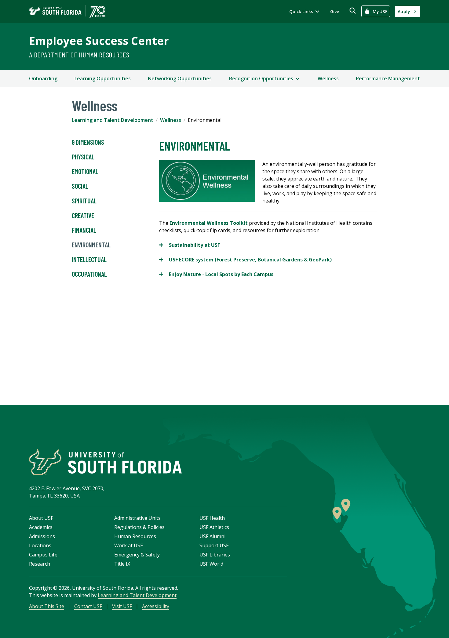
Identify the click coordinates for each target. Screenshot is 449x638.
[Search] (352, 10)
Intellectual (89, 259)
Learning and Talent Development (112, 120)
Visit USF (122, 606)
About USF (41, 518)
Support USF (213, 545)
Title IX (122, 563)
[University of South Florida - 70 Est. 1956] (67, 11)
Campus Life (43, 554)
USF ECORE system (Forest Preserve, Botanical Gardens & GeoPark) (245, 259)
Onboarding (43, 78)
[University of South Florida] (105, 462)
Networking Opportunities (180, 78)
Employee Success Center (99, 40)
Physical (83, 156)
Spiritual (84, 200)
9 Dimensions (88, 142)
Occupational (89, 274)
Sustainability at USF (189, 245)
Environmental (91, 244)
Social (80, 186)
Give (334, 11)
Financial (84, 230)
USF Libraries (214, 554)
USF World (211, 563)
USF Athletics (214, 527)
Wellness (328, 78)
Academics (41, 527)
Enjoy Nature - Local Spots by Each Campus (216, 274)
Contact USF (88, 606)
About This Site (46, 606)
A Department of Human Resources (79, 54)
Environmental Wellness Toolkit (209, 223)
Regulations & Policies (139, 527)
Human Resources (135, 536)
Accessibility (155, 606)
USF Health (212, 518)
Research (39, 563)
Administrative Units (137, 518)
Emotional (85, 171)
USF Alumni (212, 536)
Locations (40, 545)
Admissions (42, 536)
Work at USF (128, 545)
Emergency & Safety (137, 554)
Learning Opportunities (103, 78)
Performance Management (388, 78)
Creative (83, 215)
